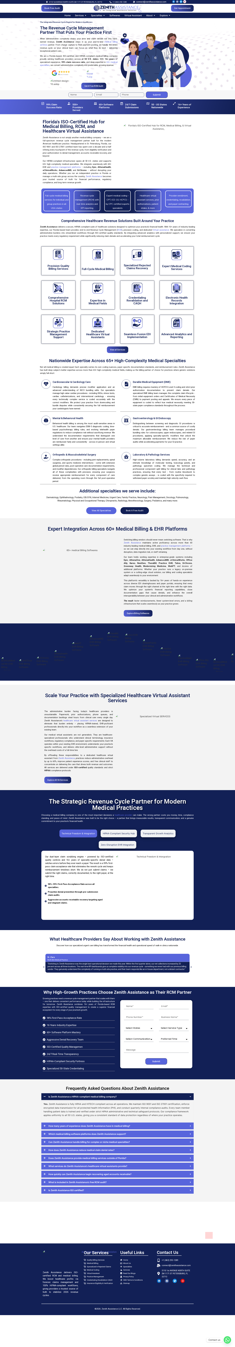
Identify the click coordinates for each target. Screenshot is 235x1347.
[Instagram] (183, 1281)
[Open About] (154, 15)
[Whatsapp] (227, 1340)
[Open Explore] (169, 15)
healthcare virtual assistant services (80, 720)
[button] (44, 967)
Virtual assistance (161, 230)
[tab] (78, 833)
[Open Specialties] (104, 15)
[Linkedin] (173, 1)
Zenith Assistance (94, 176)
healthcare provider (123, 815)
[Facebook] (177, 1)
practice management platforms (66, 167)
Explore (58, 269)
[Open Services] (85, 15)
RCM (120, 230)
